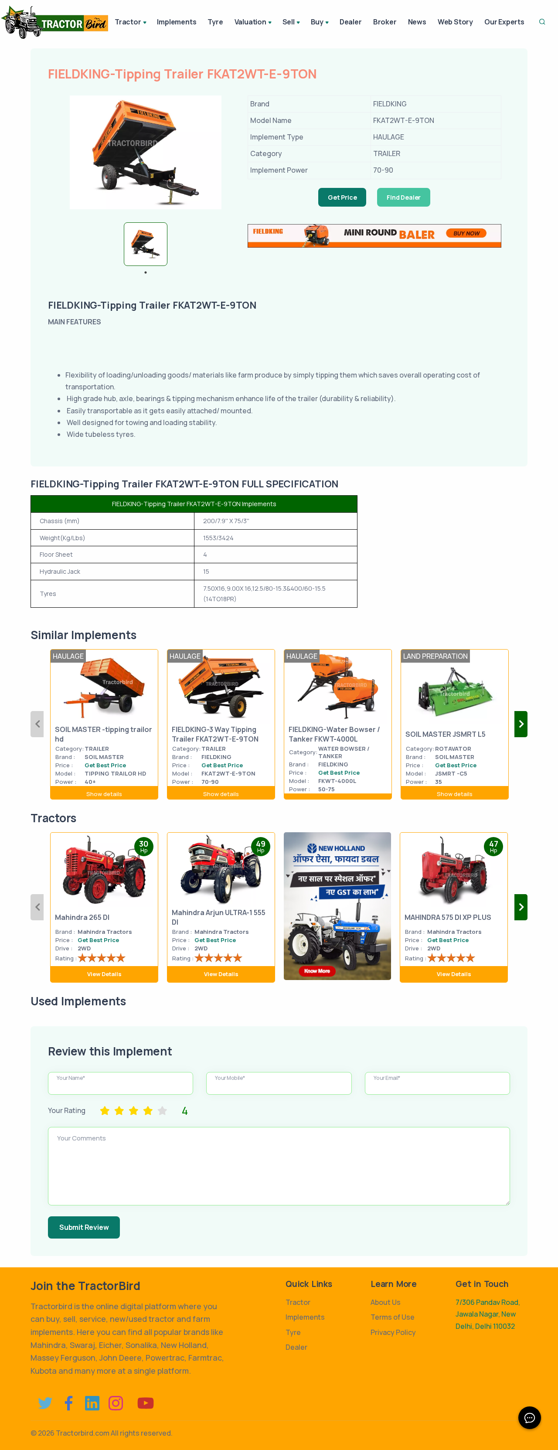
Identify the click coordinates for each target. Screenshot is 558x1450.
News (417, 22)
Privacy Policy (393, 1332)
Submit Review (84, 1227)
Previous (37, 724)
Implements (176, 22)
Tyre (215, 22)
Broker (385, 22)
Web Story (455, 22)
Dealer (351, 22)
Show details (104, 794)
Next (520, 724)
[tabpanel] (145, 244)
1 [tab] (145, 272)
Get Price (342, 197)
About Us (386, 1302)
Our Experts (504, 22)
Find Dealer (404, 197)
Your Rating (66, 1110)
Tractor (298, 1302)
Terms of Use (393, 1317)
